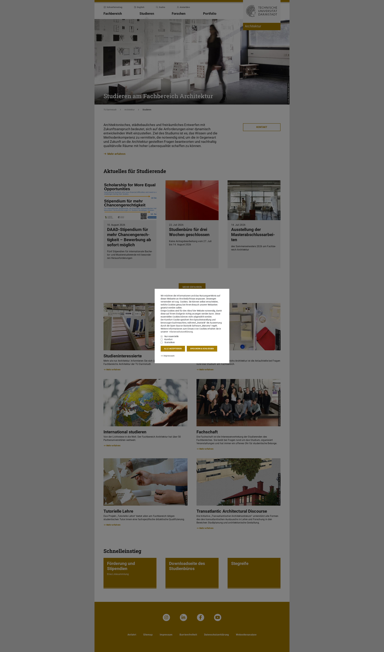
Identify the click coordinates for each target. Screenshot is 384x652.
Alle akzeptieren (173, 349)
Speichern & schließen (202, 349)
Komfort (168, 339)
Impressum (169, 356)
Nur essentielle (171, 336)
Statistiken (169, 342)
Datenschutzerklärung (182, 332)
